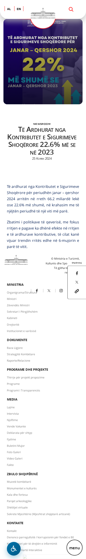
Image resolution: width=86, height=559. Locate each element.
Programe (13, 384)
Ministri (12, 299)
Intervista (13, 414)
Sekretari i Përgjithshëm (22, 312)
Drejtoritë (13, 325)
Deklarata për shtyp (19, 433)
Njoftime (12, 420)
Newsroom (41, 124)
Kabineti (12, 318)
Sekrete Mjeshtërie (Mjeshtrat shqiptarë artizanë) (38, 514)
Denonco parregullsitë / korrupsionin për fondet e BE (40, 537)
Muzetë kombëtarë (19, 482)
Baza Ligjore (15, 348)
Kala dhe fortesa (17, 495)
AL (9, 9)
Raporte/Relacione (18, 360)
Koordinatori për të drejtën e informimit (32, 544)
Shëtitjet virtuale (17, 507)
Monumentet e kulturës (22, 488)
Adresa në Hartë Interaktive (24, 550)
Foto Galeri (14, 452)
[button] (77, 290)
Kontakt (12, 531)
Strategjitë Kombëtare (21, 354)
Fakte (10, 465)
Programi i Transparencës (23, 390)
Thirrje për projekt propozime (25, 377)
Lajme (11, 407)
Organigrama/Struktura (22, 292)
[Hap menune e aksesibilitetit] (14, 549)
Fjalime (11, 439)
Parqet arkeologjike (19, 501)
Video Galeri (14, 458)
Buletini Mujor (16, 446)
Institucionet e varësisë (21, 331)
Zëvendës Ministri (18, 305)
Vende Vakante (16, 426)
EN (19, 9)
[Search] (71, 9)
